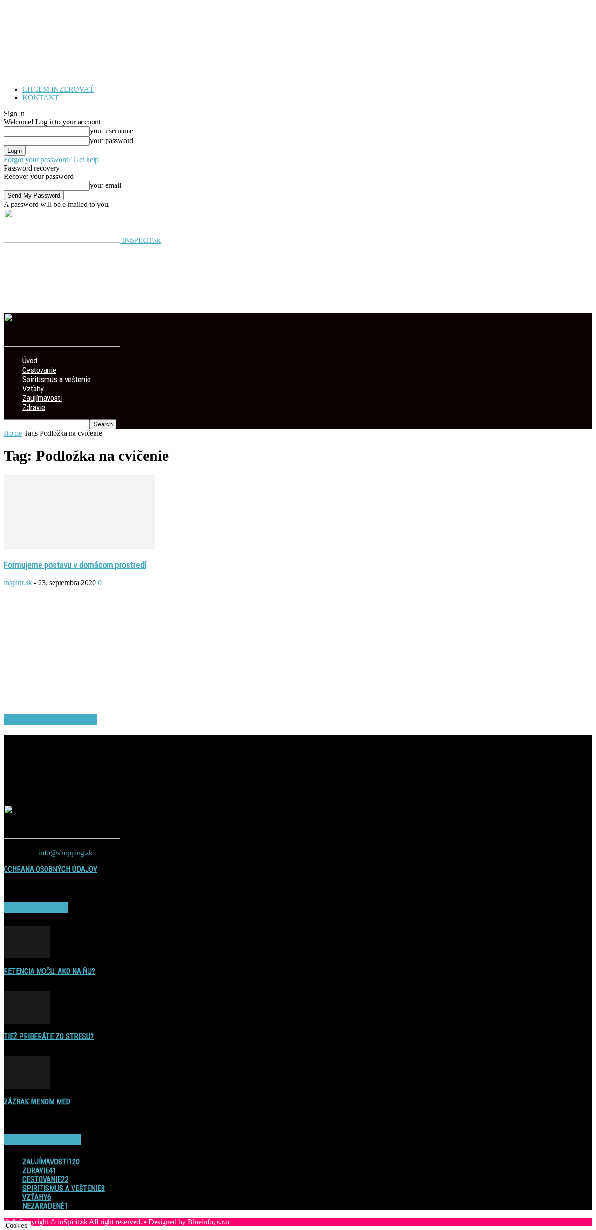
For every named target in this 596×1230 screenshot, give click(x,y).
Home (13, 433)
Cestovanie (39, 370)
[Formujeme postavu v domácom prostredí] (79, 547)
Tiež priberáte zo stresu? (49, 1036)
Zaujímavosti (42, 398)
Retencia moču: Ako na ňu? (49, 971)
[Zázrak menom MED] (27, 1086)
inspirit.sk (18, 583)
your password (111, 140)
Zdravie (33, 407)
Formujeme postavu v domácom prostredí (75, 565)
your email (105, 185)
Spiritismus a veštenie (56, 379)
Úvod (29, 360)
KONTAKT (40, 98)
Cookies (16, 1225)
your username (111, 131)
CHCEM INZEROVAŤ (58, 89)
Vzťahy (33, 388)
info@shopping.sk (66, 853)
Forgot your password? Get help (51, 160)
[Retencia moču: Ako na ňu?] (27, 956)
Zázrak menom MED (37, 1101)
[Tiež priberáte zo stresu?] (27, 1021)
